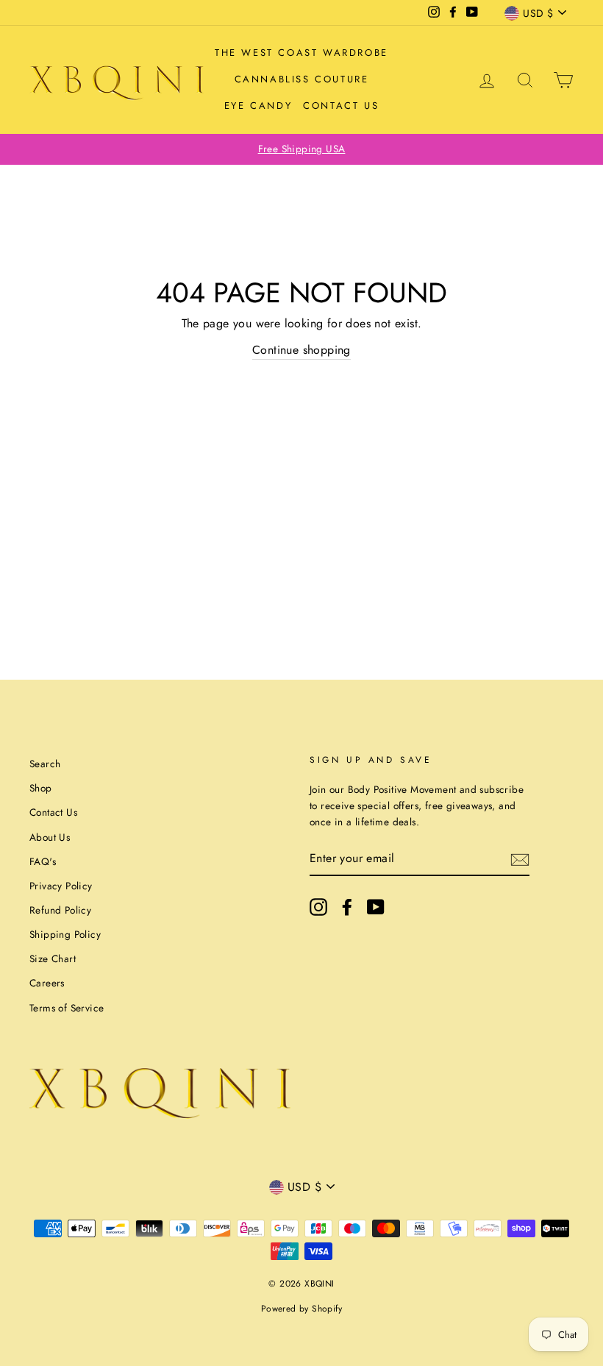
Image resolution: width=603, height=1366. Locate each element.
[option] (301, 149)
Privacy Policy (61, 885)
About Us (49, 837)
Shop (40, 787)
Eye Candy (258, 106)
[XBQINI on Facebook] (347, 907)
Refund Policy (60, 910)
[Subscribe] (519, 858)
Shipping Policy (65, 934)
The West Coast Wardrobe (301, 53)
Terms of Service (66, 1007)
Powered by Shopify (301, 1308)
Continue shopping (301, 349)
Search (44, 763)
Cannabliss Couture (302, 79)
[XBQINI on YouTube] (376, 907)
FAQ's (42, 861)
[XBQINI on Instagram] (318, 907)
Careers (47, 982)
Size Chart (52, 958)
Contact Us (341, 106)
